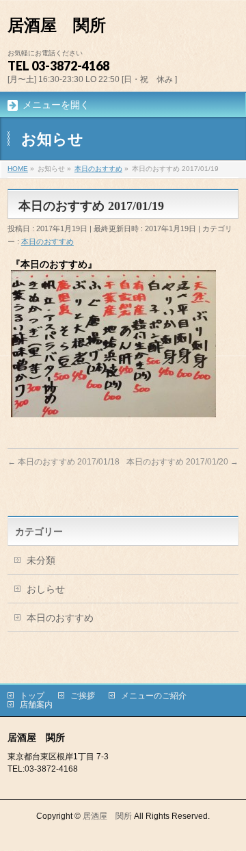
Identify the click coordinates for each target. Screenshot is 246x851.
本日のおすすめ (47, 241)
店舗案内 (36, 704)
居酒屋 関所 (57, 25)
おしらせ (46, 589)
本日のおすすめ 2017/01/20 (182, 462)
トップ (32, 696)
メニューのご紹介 (154, 696)
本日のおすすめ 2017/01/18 (64, 462)
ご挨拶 (82, 696)
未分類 (41, 560)
